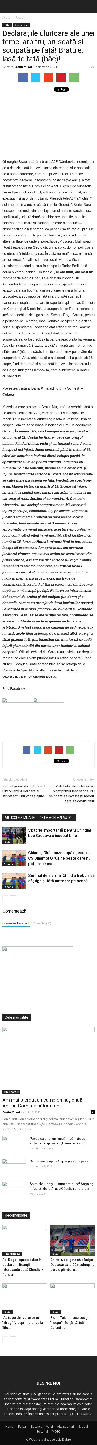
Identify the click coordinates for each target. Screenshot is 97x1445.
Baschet (36, 1426)
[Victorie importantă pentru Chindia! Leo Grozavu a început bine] (14, 835)
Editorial (9, 864)
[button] (90, 6)
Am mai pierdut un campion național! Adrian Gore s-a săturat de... (42, 1103)
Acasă (6, 18)
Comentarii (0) (42, 923)
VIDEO (56, 1431)
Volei (49, 1426)
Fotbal (7, 25)
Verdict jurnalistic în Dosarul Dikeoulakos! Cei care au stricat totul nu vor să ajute (23, 791)
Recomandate (21, 25)
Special (83, 1426)
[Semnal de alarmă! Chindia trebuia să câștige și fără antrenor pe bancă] (14, 881)
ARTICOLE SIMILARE (20, 817)
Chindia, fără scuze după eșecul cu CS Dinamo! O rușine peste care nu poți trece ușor (59, 858)
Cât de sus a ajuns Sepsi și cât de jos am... (62, 1161)
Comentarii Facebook (16, 923)
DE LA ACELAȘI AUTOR (57, 817)
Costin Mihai (23, 67)
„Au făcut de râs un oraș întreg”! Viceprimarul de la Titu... (22, 1323)
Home (9, 1426)
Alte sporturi (11, 1092)
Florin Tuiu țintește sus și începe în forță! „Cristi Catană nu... (69, 1323)
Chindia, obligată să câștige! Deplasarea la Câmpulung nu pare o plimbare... (72, 1265)
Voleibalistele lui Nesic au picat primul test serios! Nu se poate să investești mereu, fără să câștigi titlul (72, 793)
